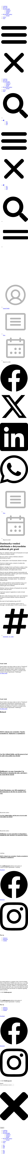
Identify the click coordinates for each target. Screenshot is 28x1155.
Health (7, 13)
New (4, 18)
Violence (8, 11)
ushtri (12, 636)
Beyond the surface (7, 14)
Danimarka (5, 636)
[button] (14, 48)
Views (4, 17)
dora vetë (5, 7)
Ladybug (5, 6)
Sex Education (6, 9)
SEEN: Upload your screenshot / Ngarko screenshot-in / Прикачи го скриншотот (12, 732)
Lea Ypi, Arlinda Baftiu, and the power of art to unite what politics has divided (14, 755)
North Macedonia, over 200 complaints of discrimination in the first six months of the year (13, 791)
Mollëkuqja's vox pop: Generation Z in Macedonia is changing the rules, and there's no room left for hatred (13, 772)
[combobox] (7, 1085)
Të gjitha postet (3, 673)
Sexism (7, 15)
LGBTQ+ (8, 10)
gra (9, 636)
